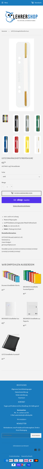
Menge (4, 182)
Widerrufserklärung (21, 395)
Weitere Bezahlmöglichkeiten (21, 206)
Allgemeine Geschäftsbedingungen (21, 389)
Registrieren (36, 435)
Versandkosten (15, 166)
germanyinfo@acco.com (9, 245)
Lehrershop (16, 456)
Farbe (3, 172)
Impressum (21, 398)
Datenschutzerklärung (21, 392)
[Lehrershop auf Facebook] (35, 450)
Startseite (4, 31)
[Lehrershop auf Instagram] (39, 450)
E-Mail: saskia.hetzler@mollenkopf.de (21, 415)
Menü (6, 3)
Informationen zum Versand (20, 446)
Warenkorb (37, 3)
